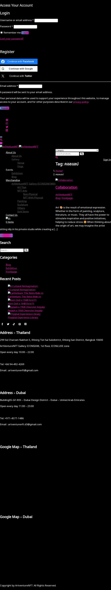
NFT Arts (22, 191)
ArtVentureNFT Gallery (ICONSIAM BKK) (34, 184)
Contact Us (11, 215)
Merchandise (13, 180)
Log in (25, 33)
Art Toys (21, 187)
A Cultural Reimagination (21, 290)
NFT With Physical (33, 198)
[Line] (19, 324)
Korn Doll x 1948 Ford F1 (21, 303)
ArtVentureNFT (64, 194)
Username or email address (17, 20)
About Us (11, 152)
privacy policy (80, 102)
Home (59, 171)
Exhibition (17, 173)
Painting (22, 201)
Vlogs (20, 166)
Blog (14, 177)
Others (21, 208)
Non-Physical (30, 194)
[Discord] (25, 324)
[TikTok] (14, 324)
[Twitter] (8, 324)
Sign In (107, 160)
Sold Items (23, 211)
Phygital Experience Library (23, 317)
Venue (20, 163)
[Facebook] (2, 324)
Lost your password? (11, 39)
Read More (6, 235)
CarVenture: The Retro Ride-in (24, 296)
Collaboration (66, 187)
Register (4, 108)
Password (6, 26)
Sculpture (22, 204)
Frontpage (67, 198)
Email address (9, 86)
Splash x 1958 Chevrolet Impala (25, 310)
